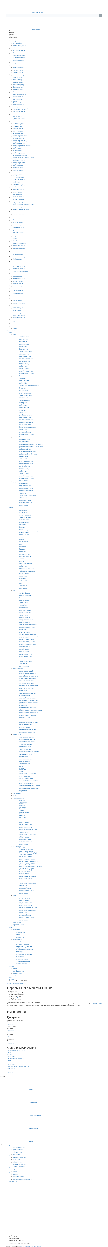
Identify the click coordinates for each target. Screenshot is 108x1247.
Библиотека (12, 1168)
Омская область (17, 116)
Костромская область (18, 84)
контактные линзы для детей (27, 687)
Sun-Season (22, 807)
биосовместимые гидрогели (27, 704)
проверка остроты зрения (26, 373)
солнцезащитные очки (25, 592)
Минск (14, 231)
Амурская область (18, 43)
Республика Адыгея (18, 131)
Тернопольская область (19, 303)
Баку (14, 321)
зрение (21, 514)
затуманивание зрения (25, 563)
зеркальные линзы (24, 609)
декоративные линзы (25, 682)
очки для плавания (24, 617)
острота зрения (23, 543)
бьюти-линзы (23, 705)
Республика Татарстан (19, 159)
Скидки (15, 895)
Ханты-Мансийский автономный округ (23, 204)
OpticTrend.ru (23, 802)
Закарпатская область (19, 266)
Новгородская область (19, 111)
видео (21, 338)
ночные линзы (23, 690)
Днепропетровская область (20, 258)
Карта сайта (16, 1178)
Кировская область (18, 82)
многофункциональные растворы (28, 722)
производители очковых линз (27, 741)
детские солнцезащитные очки (27, 634)
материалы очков (24, 822)
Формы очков (23, 458)
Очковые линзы (17, 734)
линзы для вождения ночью (27, 641)
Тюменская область (18, 196)
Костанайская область (19, 245)
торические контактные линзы (27, 732)
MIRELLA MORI (97, 1004)
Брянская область (18, 52)
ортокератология (24, 573)
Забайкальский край (18, 67)
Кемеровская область (19, 81)
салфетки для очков (24, 658)
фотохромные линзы (25, 361)
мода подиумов (23, 382)
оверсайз (21, 404)
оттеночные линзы (24, 695)
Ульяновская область (18, 199)
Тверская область (17, 191)
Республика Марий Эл (19, 152)
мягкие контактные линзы (26, 688)
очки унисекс (22, 346)
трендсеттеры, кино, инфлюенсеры (29, 385)
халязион (22, 587)
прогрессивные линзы (25, 656)
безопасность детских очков (27, 627)
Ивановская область (18, 70)
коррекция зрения (24, 519)
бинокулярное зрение (25, 554)
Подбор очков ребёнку (25, 453)
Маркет (11, 927)
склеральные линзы (24, 727)
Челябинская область (19, 208)
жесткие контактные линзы (26, 683)
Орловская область (18, 120)
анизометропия (23, 553)
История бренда (23, 483)
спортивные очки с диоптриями (28, 624)
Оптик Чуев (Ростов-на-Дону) (27, 859)
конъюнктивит (23, 536)
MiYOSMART (22, 770)
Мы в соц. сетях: (13, 1181)
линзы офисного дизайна (26, 778)
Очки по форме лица (18, 971)
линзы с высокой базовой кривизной (29, 643)
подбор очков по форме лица (27, 826)
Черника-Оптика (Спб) (25, 870)
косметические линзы (25, 719)
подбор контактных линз (26, 575)
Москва (15, 101)
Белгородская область (19, 50)
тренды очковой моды (25, 351)
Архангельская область (19, 45)
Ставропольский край (19, 186)
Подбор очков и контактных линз (22, 437)
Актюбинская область (18, 237)
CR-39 (21, 766)
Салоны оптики (17, 846)
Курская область (17, 91)
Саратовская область (18, 177)
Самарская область (18, 174)
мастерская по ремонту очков (27, 614)
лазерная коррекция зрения (27, 571)
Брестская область (18, 219)
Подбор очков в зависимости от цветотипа (31, 446)
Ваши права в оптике (18, 924)
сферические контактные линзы (28, 729)
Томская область (17, 192)
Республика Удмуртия (19, 162)
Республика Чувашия (18, 167)
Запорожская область (19, 268)
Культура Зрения (24, 812)
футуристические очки (25, 353)
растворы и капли (21, 937)
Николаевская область (19, 286)
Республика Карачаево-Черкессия (22, 145)
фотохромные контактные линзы (28, 700)
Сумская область (17, 300)
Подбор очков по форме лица (27, 451)
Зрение (11, 507)
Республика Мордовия (19, 153)
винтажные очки (23, 339)
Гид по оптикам (17, 922)
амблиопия (22, 551)
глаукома (21, 561)
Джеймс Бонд (23, 341)
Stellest (21, 771)
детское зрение (23, 512)
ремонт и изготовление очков (27, 598)
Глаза (14, 509)
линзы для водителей (25, 612)
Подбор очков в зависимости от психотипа (31, 444)
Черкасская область (18, 314)
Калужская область (18, 77)
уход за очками (23, 602)
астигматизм (22, 524)
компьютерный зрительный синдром (29, 531)
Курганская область (18, 89)
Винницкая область (18, 253)
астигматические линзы (25, 744)
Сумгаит (15, 328)
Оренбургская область (19, 118)
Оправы (15, 1151)
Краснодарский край (18, 86)
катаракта (22, 527)
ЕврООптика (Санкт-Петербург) (28, 853)
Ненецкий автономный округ (20, 108)
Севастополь (16, 182)
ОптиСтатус (22, 817)
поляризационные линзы (26, 421)
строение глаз (23, 580)
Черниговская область (19, 315)
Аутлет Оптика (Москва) (26, 849)
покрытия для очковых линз (27, 739)
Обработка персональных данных (22, 1179)
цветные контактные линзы (26, 680)
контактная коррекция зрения (27, 670)
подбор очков (23, 576)
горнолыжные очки (24, 631)
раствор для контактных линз (27, 698)
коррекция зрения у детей (26, 371)
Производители (17, 793)
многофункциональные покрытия (28, 753)
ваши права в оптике (25, 356)
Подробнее (11, 1024)
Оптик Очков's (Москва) (25, 856)
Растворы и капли (18, 1154)
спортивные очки (24, 600)
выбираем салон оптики (26, 358)
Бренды (15, 482)
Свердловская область (19, 181)
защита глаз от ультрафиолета (27, 565)
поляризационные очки (25, 654)
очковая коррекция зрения (26, 737)
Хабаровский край (18, 203)
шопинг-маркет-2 (17, 939)
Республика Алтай (18, 133)
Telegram (15, 975)
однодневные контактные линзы (28, 692)
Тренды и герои (17, 376)
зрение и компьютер (25, 515)
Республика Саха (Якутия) (20, 155)
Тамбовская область (18, 189)
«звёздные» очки (24, 336)
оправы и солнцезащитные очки (28, 343)
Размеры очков (23, 456)
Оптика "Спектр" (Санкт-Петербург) (29, 861)
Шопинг (11, 797)
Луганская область (18, 281)
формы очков (23, 831)
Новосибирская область (19, 113)
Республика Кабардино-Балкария (22, 142)
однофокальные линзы (25, 754)
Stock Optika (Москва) (25, 848)
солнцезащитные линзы (26, 360)
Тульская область (17, 194)
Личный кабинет (35, 29)
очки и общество (24, 344)
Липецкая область (18, 96)
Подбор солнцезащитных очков (28, 454)
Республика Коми (17, 148)
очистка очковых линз (25, 646)
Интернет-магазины (18, 798)
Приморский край (17, 126)
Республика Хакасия (18, 164)
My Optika (22, 800)
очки (20, 544)
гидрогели (22, 709)
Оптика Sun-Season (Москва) (27, 863)
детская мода (23, 605)
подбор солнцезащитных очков (28, 829)
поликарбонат (23, 790)
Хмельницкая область (19, 310)
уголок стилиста (23, 387)
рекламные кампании (25, 348)
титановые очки (23, 349)
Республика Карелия (18, 147)
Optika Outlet (22, 804)
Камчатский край (17, 79)
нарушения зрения (24, 521)
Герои (14, 409)
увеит (20, 583)
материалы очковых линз (26, 736)
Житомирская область (19, 263)
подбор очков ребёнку (25, 827)
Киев (14, 275)
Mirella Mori (18, 998)
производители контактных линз (28, 675)
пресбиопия (22, 546)
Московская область (18, 103)
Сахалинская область (19, 179)
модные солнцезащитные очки (27, 644)
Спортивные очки (17, 1152)
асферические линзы (25, 746)
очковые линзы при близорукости (28, 787)
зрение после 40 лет (25, 517)
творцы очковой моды (25, 393)
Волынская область (18, 254)
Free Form (22, 768)
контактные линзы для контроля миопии (30, 710)
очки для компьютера (25, 595)
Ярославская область (18, 214)
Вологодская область (18, 59)
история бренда (23, 390)
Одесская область (18, 290)
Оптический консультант (19, 1157)
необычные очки (24, 443)
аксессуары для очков (25, 604)
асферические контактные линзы (28, 702)
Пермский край (17, 125)
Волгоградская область (19, 57)
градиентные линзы (24, 632)
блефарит (22, 558)
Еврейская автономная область (21, 64)
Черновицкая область (19, 317)
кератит (21, 529)
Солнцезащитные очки (19, 1147)
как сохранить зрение (25, 370)
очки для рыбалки (24, 651)
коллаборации (23, 392)
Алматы (15, 238)
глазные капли (23, 560)
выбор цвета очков (24, 820)
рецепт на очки (23, 375)
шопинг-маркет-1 (17, 929)
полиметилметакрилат (25, 726)
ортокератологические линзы (27, 693)
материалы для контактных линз (28, 673)
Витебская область (18, 222)
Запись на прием (17, 973)
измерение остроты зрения (27, 568)
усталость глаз (23, 585)
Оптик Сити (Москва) (25, 858)
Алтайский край (17, 42)
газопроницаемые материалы (27, 707)
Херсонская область (18, 309)
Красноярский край (18, 87)
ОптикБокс (22, 815)
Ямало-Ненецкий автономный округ (23, 213)
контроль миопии (24, 534)
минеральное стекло (25, 781)
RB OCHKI (22, 805)
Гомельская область (18, 225)
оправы (18, 934)
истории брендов (24, 380)
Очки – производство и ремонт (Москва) (30, 866)
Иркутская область (18, 72)
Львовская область (18, 283)
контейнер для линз (24, 717)
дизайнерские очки (24, 400)
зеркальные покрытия (25, 776)
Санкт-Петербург (17, 175)
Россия (37, 12)
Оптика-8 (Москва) (24, 865)
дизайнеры (22, 378)
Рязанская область (18, 170)
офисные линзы (23, 615)
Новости (15, 334)
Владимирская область (19, 55)
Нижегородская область (19, 109)
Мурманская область (18, 104)
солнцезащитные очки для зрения (28, 659)
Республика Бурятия (18, 137)
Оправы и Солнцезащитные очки (22, 1161)
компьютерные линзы (25, 610)
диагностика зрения (24, 526)
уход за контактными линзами (27, 678)
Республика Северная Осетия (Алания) (24, 157)
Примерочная (16, 970)
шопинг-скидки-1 (20, 897)
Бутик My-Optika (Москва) (26, 851)
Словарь (15, 795)
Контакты (15, 1174)
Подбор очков (16, 1159)
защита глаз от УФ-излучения (27, 365)
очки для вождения (24, 593)
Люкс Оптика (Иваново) (25, 854)
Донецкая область (18, 259)
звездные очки (23, 402)
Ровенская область (18, 297)
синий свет (22, 549)
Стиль (11, 332)
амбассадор (22, 388)
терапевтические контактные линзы (29, 731)
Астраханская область (19, 47)
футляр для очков (24, 666)
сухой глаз (22, 582)
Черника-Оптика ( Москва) (26, 868)
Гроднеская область (18, 227)
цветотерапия (23, 588)
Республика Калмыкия (19, 143)
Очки (14, 590)
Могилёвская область (18, 232)
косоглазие (22, 537)
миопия (21, 539)
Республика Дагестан (18, 138)
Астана (15, 240)
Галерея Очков (23, 809)
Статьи (11, 1156)
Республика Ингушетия (19, 140)
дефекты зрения (24, 363)
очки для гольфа (24, 649)
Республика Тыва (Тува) (19, 160)
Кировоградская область (19, 278)
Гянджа (15, 325)
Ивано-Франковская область (20, 271)
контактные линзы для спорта (27, 715)
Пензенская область (18, 123)
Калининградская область (20, 76)
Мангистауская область (19, 248)
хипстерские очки (24, 354)
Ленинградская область (19, 94)
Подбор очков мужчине (25, 449)
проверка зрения (24, 522)
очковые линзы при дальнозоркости (29, 788)
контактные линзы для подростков (28, 712)
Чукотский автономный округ (21, 209)
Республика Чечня (18, 165)
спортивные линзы (24, 622)
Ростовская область (18, 169)
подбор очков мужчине (25, 824)
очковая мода (23, 383)
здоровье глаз (23, 366)
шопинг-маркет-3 (17, 953)
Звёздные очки (23, 414)
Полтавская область (18, 293)
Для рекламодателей (18, 1176)
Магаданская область (19, 99)
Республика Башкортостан (20, 135)
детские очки (22, 597)
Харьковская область (18, 307)
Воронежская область (19, 60)
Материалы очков (24, 441)
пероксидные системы (25, 724)
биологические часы (25, 556)
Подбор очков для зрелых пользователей (30, 448)
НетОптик (22, 814)
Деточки (21, 810)
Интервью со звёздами (25, 415)
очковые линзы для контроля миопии (29, 785)
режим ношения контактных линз (28, 676)
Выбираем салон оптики (19, 926)
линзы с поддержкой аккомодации (28, 780)
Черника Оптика (23, 819)
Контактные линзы (18, 668)
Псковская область (18, 128)
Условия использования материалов (30, 1246)
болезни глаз (23, 510)
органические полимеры (26, 783)
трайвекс (21, 792)
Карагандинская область (19, 243)
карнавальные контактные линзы (28, 685)
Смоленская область (18, 184)
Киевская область (17, 276)
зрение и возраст (24, 368)
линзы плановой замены (26, 720)
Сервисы (11, 966)
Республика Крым (17, 150)
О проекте (12, 1173)
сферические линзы (24, 763)
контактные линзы (24, 532)
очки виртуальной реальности (27, 648)
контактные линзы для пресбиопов (29, 714)
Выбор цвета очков (24, 439)
